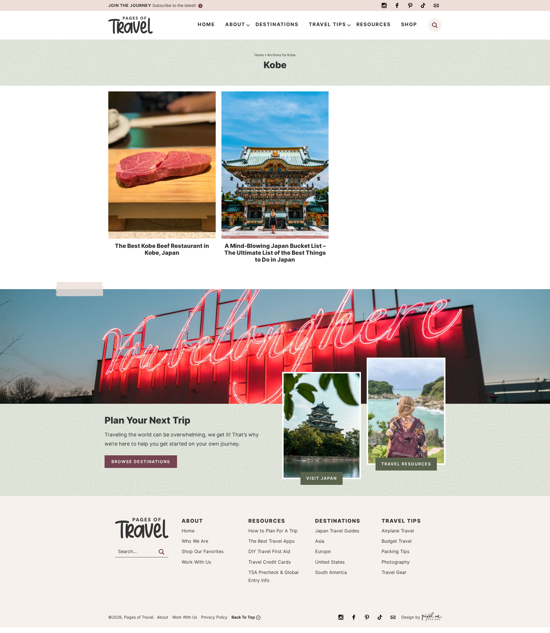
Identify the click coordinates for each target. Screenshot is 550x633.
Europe (323, 551)
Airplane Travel (398, 531)
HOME (206, 24)
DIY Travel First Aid (269, 551)
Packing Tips (395, 551)
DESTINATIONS (277, 24)
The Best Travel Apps (271, 541)
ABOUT (235, 24)
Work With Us (196, 562)
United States (330, 562)
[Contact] (436, 5)
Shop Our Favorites (202, 551)
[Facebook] (397, 5)
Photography (396, 562)
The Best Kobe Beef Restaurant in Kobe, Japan (162, 249)
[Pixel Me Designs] (431, 617)
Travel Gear (394, 572)
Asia (319, 541)
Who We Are (195, 541)
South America (331, 572)
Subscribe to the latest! (152, 5)
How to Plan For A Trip (273, 531)
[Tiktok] (423, 5)
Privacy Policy (214, 617)
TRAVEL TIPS (327, 24)
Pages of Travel (141, 25)
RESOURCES (373, 24)
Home (188, 531)
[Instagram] (384, 5)
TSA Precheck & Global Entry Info (273, 576)
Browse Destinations (140, 461)
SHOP (409, 24)
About (162, 617)
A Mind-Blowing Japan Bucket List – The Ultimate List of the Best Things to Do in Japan (275, 252)
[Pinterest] (410, 5)
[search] (435, 25)
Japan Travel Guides (337, 531)
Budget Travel (397, 541)
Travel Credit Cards (269, 562)
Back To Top (243, 617)
